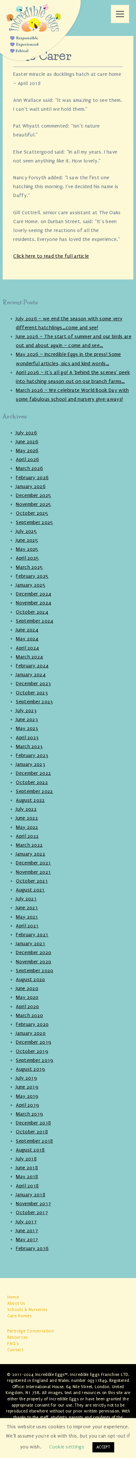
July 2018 (26, 1159)
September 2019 (34, 1060)
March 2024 (29, 657)
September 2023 (34, 702)
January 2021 (30, 944)
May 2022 (27, 827)
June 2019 (27, 1087)
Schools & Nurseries (27, 1309)
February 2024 (32, 666)
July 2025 (26, 531)
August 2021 (30, 890)
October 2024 (32, 612)
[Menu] (120, 14)
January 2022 (30, 854)
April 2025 (27, 558)
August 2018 (30, 1150)
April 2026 (27, 459)
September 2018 (34, 1141)
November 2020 (33, 962)
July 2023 (26, 711)
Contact (15, 1349)
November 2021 (33, 872)
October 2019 (32, 1051)
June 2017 (27, 1231)
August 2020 (30, 979)
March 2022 (29, 845)
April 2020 (27, 1006)
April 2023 (27, 738)
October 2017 (32, 1212)
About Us (16, 1303)
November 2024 (33, 603)
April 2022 (27, 836)
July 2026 (26, 433)
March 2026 (29, 468)
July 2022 (26, 809)
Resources (17, 1337)
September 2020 (34, 971)
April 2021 (27, 926)
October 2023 (32, 693)
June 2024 (27, 630)
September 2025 (34, 522)
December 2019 (33, 1042)
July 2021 (26, 899)
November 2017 (33, 1204)
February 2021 (32, 935)
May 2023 (27, 728)
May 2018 (27, 1177)
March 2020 (29, 1015)
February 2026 (32, 478)
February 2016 (32, 1248)
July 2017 (26, 1222)
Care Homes (19, 1315)
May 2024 (27, 639)
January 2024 (31, 675)
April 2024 (27, 648)
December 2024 (33, 594)
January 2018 (30, 1195)
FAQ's (13, 1343)
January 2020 (31, 1033)
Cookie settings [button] (66, 1447)
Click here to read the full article (51, 256)
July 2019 (26, 1078)
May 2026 (27, 450)
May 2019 (27, 1096)
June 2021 (27, 908)
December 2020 (33, 952)
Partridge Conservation (30, 1330)
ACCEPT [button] (103, 1447)
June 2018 (27, 1168)
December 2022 (33, 773)
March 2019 (29, 1114)
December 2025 (33, 495)
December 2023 (33, 683)
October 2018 (32, 1132)
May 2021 (27, 917)
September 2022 (34, 791)
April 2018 (27, 1186)
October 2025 (32, 513)
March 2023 (29, 746)
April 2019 (27, 1105)
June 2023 (27, 719)
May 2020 (27, 997)
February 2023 (32, 755)
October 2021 (32, 881)
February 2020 (32, 1024)
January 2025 (31, 585)
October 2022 (32, 782)
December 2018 (33, 1123)
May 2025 (27, 549)
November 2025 (33, 504)
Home (13, 1297)
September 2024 (34, 621)
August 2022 (30, 800)
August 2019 (30, 1069)
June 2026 (27, 442)
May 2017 (27, 1239)
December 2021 (33, 863)
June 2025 (27, 540)
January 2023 (30, 764)
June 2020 (27, 988)
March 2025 (29, 567)
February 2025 (32, 576)
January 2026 (31, 486)
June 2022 (27, 818)
